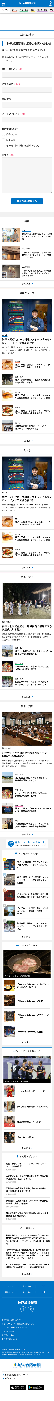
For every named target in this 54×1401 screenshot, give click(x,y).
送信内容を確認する (27, 201)
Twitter (31, 1309)
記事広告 (10, 140)
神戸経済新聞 (27, 3)
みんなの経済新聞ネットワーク (27, 1365)
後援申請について (10, 1339)
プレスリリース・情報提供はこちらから (19, 1324)
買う (32, 10)
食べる (14, 10)
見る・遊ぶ (24, 10)
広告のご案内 (9, 1335)
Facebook (23, 1309)
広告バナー (11, 134)
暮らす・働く (42, 10)
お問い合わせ (9, 1331)
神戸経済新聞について (12, 1320)
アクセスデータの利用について (15, 1327)
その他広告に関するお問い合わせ (22, 145)
